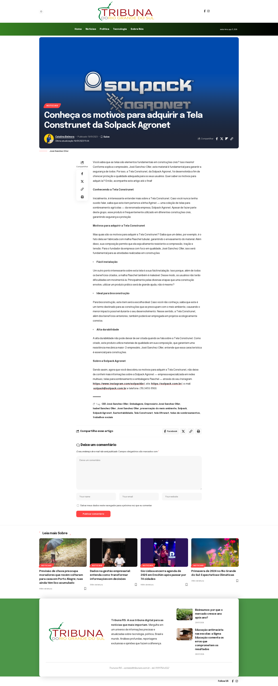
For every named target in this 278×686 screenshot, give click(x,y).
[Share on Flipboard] (226, 138)
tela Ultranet (161, 413)
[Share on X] (221, 138)
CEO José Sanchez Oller (115, 404)
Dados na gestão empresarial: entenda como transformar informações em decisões (110, 575)
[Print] (82, 197)
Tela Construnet (143, 413)
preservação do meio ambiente (158, 408)
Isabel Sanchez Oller (104, 408)
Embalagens (136, 404)
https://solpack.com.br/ (166, 383)
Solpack (182, 408)
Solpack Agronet (102, 413)
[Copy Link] (231, 138)
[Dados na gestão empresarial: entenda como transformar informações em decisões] (113, 552)
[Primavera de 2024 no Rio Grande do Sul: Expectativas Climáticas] (215, 552)
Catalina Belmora (64, 136)
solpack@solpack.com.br (109, 388)
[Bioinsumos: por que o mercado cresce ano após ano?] (184, 614)
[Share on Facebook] (216, 138)
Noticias (52, 106)
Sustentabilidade (123, 413)
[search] (212, 11)
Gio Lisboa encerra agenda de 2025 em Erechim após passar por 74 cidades (163, 575)
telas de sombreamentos (185, 413)
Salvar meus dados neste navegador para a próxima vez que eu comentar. (116, 505)
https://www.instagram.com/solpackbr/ (119, 383)
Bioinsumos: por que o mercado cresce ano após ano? (209, 614)
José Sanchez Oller (128, 408)
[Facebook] (204, 11)
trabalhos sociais (103, 417)
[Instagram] (208, 11)
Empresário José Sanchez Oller (162, 404)
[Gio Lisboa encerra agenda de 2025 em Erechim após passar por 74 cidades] (164, 552)
